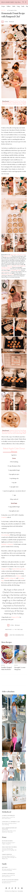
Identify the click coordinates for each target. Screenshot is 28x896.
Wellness (8, 6)
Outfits (13, 6)
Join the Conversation (15, 635)
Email (21, 629)
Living (18, 6)
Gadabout (21, 891)
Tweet (18, 629)
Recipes (3, 6)
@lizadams (11, 692)
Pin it (16, 629)
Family (22, 6)
